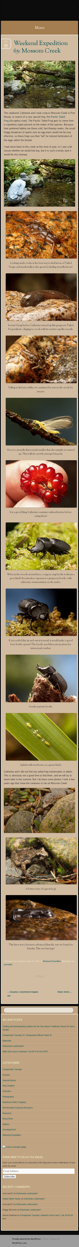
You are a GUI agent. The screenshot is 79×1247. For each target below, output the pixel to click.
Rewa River (8, 1119)
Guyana (6, 1075)
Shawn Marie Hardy (11, 1199)
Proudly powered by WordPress (26, 1239)
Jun (6, 42)
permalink (8, 964)
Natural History (9, 1080)
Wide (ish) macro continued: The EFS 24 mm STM (25, 1051)
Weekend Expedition (52, 961)
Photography (8, 1097)
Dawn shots (65, 992)
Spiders (6, 1124)
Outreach (7, 1091)
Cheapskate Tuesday (12, 1069)
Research (7, 1113)
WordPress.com (19, 1243)
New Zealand (8, 1086)
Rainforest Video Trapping (14, 1102)
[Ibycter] (32, 10)
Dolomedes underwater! (13, 1046)
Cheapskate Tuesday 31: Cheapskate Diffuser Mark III (27, 1035)
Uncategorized (9, 1129)
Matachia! (7, 1041)
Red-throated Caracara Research (18, 1108)
